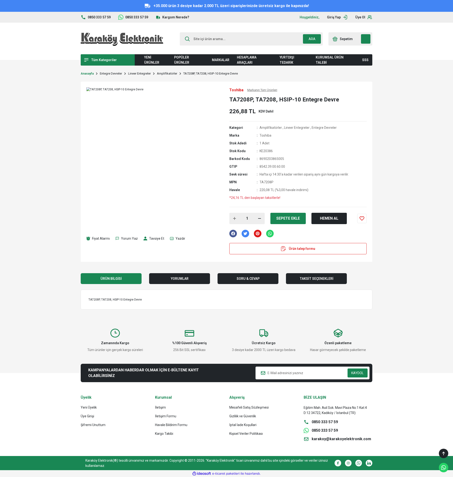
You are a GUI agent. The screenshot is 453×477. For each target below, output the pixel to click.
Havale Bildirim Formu (171, 425)
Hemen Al (329, 218)
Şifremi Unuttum (93, 425)
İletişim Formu (165, 416)
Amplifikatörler (271, 128)
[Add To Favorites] (362, 218)
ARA (312, 39)
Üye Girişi (87, 416)
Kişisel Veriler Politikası (246, 433)
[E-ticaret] (226, 474)
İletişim (160, 407)
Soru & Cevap (248, 278)
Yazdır (180, 238)
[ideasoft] (201, 473)
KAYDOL (357, 373)
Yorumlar (180, 278)
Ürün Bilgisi (111, 278)
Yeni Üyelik (89, 407)
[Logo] (122, 39)
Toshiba (265, 135)
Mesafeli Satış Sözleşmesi (249, 407)
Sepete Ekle (288, 218)
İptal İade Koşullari (242, 425)
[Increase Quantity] (234, 218)
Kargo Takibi (164, 433)
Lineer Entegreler (297, 128)
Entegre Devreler (324, 128)
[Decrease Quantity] (259, 218)
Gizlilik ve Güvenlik (242, 416)
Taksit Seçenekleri (316, 278)
